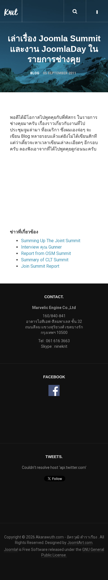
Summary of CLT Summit (44, 259)
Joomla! (11, 549)
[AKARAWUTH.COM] (11, 8)
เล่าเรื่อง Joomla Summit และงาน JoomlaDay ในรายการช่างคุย (54, 49)
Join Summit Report (40, 266)
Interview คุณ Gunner (41, 247)
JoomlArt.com (79, 542)
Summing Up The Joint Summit (50, 240)
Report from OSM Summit (46, 253)
